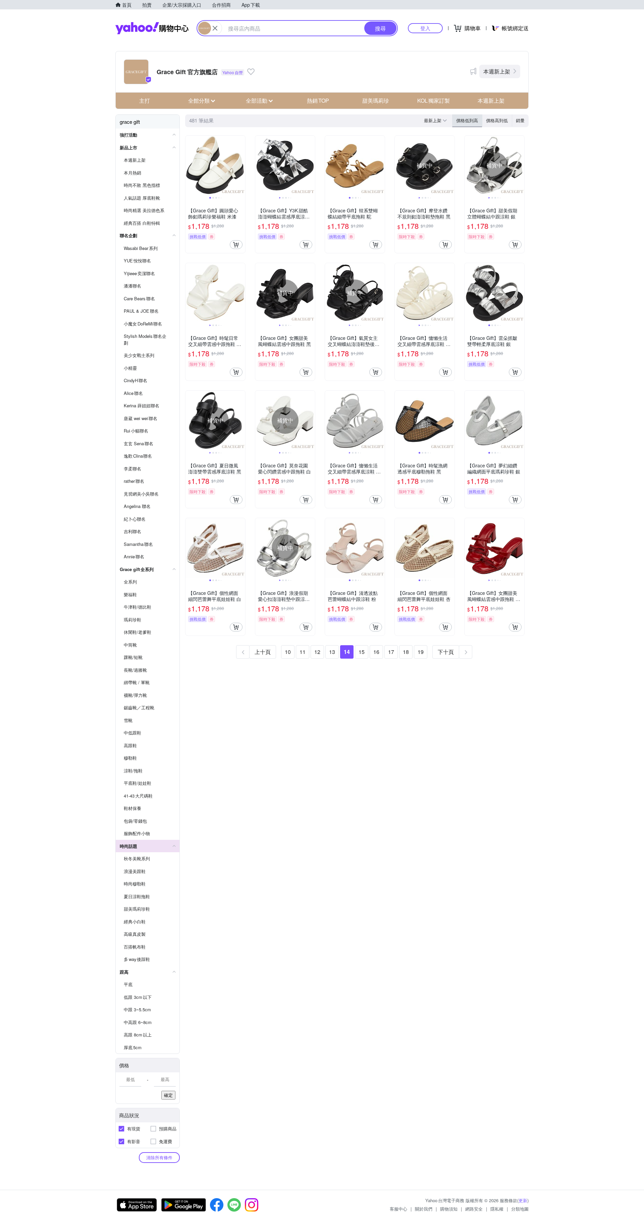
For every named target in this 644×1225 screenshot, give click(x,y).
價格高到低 (497, 120)
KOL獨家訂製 (433, 100)
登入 (425, 28)
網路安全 (474, 1209)
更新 (523, 1200)
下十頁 (446, 652)
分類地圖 (520, 1209)
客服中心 (398, 1209)
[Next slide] (240, 165)
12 (317, 652)
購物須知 (449, 1209)
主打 (144, 100)
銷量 (520, 120)
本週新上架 (496, 71)
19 (421, 652)
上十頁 (263, 652)
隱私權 (496, 1209)
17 (391, 652)
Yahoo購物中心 (152, 28)
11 (303, 652)
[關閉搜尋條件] (215, 28)
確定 (168, 1095)
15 (362, 652)
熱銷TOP (318, 100)
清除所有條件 (159, 1157)
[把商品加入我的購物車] (236, 244)
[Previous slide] (189, 165)
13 (332, 652)
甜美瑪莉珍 (375, 100)
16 (376, 652)
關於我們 (423, 1209)
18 (406, 652)
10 (288, 652)
